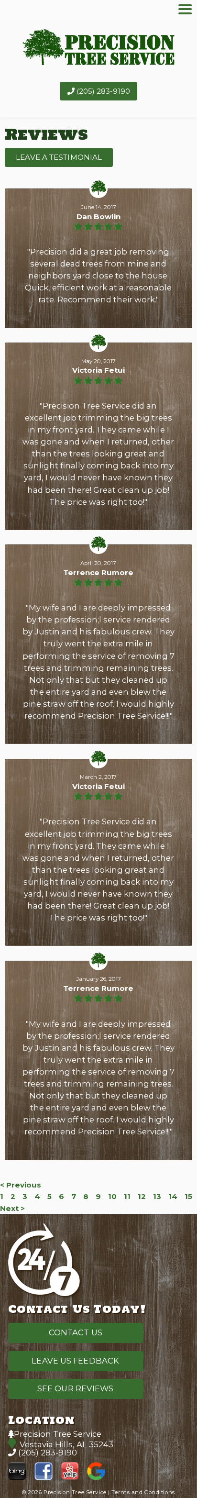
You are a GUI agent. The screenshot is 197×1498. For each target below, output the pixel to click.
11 (127, 1196)
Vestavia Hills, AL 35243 (66, 1444)
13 (157, 1196)
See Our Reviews (75, 1388)
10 (112, 1196)
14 (172, 1196)
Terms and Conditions (143, 1492)
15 (188, 1196)
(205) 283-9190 (102, 91)
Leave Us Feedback (75, 1360)
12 (142, 1196)
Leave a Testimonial (59, 157)
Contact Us (75, 1332)
